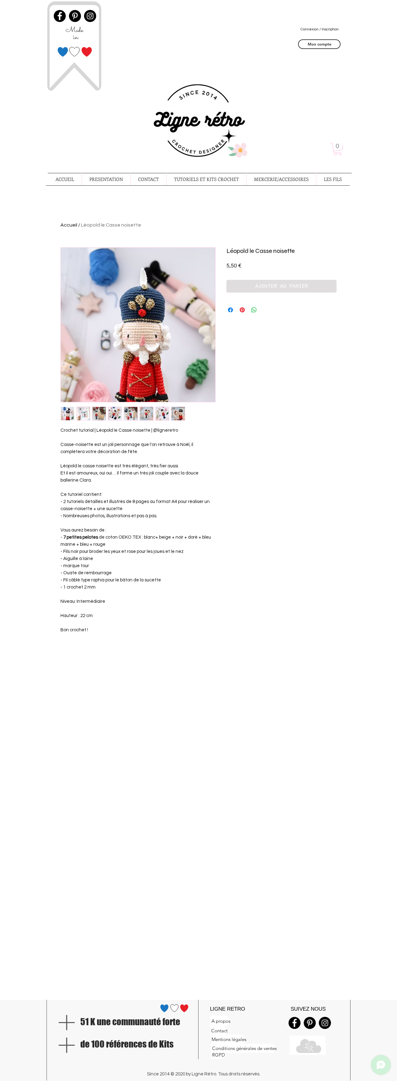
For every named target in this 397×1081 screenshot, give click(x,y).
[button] (337, 149)
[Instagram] (325, 1023)
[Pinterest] (310, 1023)
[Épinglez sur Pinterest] (242, 310)
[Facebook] (294, 1023)
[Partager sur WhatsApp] (254, 310)
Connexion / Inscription (320, 29)
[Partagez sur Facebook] (230, 310)
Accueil (68, 225)
